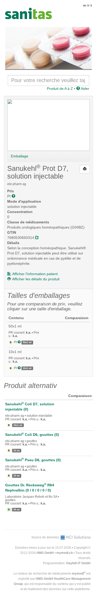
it (91, 5)
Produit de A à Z (60, 88)
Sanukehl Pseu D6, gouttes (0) (33, 460)
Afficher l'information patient (35, 274)
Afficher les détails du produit (35, 279)
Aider (84, 88)
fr (88, 5)
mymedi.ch (64, 553)
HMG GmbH (45, 553)
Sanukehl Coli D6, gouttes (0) (32, 434)
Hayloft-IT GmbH (78, 563)
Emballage (19, 156)
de (84, 5)
